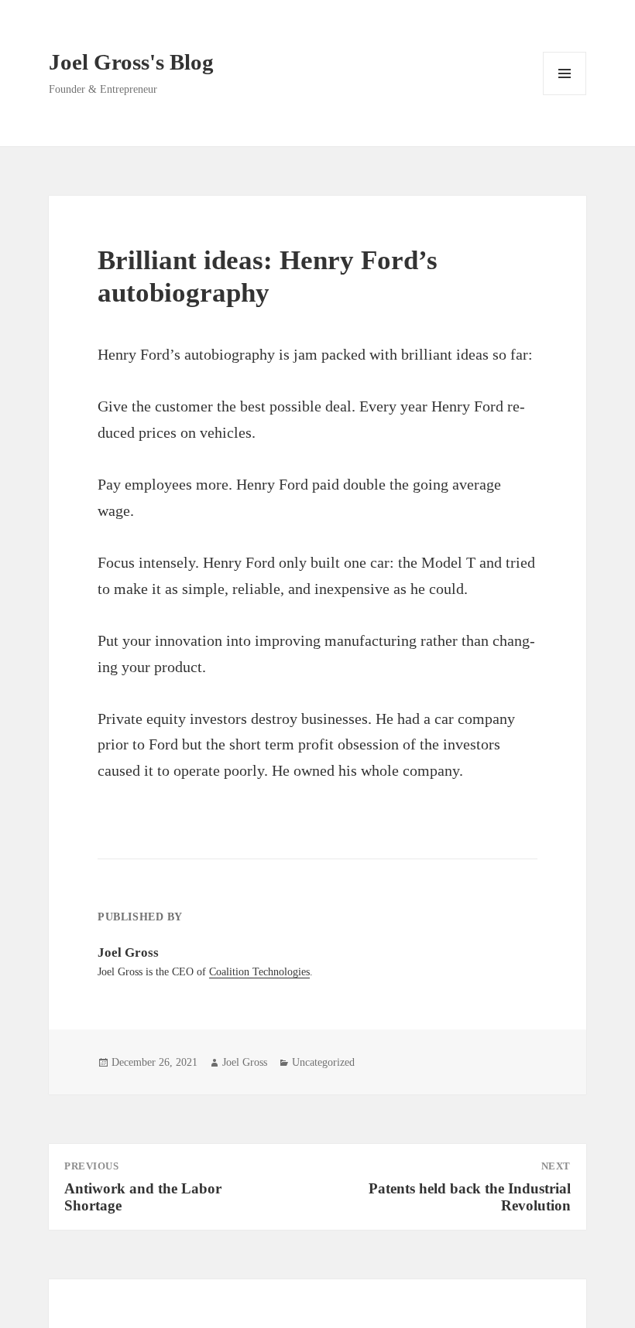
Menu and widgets (565, 94)
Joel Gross (244, 1062)
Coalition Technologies (259, 972)
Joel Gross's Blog (131, 62)
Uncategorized (323, 1062)
